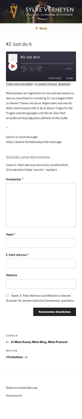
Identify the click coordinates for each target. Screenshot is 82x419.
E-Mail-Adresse (17, 255)
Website (11, 275)
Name (11, 234)
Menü (43, 28)
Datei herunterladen (19, 84)
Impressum (14, 395)
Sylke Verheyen (49, 9)
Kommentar (14, 179)
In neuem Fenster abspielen (53, 84)
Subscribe (55, 78)
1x (31, 68)
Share (69, 78)
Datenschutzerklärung (21, 388)
